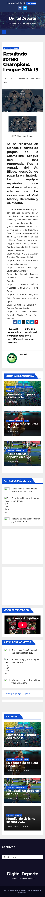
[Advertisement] (23, 546)
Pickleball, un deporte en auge (18, 455)
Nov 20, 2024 (13, 770)
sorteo (38, 78)
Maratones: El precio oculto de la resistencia (21, 397)
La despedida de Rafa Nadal (22, 425)
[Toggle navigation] (23, 32)
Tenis (26, 420)
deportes (7, 48)
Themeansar (22, 893)
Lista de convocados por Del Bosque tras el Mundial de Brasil (15, 336)
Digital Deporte (22, 18)
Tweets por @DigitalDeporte (17, 693)
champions (23, 78)
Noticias (10, 391)
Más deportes (21, 450)
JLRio (25, 354)
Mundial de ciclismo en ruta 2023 (20, 820)
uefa (5, 82)
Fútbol (15, 48)
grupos (31, 78)
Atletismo (10, 387)
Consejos (20, 387)
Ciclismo (10, 815)
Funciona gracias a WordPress (15, 890)
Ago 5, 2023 (13, 826)
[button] (41, 32)
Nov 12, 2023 (13, 798)
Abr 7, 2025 (13, 743)
